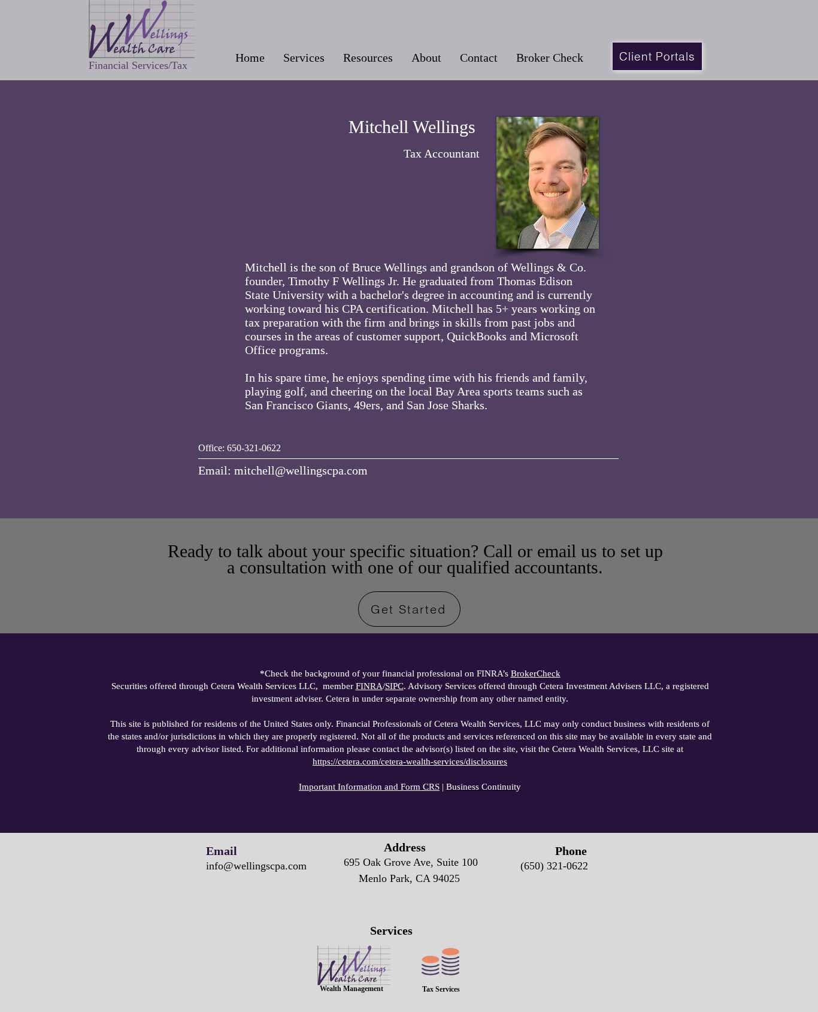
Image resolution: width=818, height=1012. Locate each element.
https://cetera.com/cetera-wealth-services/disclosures (410, 761)
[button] (304, 58)
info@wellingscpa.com (256, 866)
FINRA (369, 686)
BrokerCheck (536, 673)
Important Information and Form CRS (369, 787)
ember (343, 686)
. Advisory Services (430, 686)
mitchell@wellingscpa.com (301, 470)
